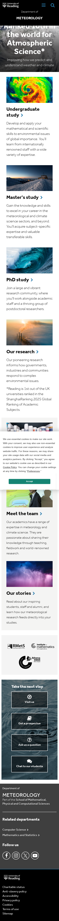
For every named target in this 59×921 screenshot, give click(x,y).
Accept (29, 481)
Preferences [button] (33, 471)
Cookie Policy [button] (10, 467)
